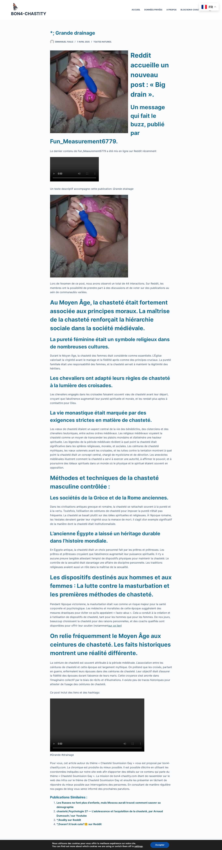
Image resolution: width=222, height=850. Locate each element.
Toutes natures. (102, 42)
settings (138, 846)
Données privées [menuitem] (153, 9)
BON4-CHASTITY (28, 13)
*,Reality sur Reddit (69, 820)
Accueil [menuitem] (136, 9)
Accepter (159, 844)
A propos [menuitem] (171, 9)
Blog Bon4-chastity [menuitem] (192, 9)
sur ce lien (114, 625)
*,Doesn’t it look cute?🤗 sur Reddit (79, 824)
